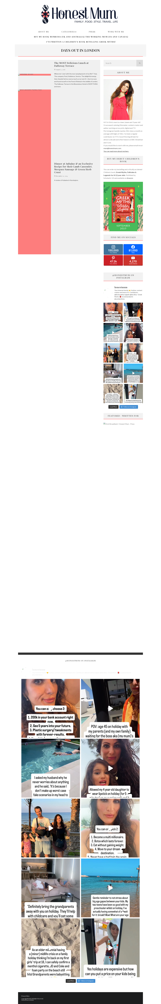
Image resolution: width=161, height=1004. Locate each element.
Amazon (130, 178)
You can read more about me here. (116, 151)
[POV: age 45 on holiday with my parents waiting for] (133, 312)
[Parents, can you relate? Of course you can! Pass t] (133, 393)
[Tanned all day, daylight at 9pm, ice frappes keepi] (113, 353)
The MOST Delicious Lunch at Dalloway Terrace (71, 64)
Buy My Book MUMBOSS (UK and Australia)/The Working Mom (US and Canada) (81, 37)
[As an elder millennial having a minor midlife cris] (113, 393)
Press (92, 32)
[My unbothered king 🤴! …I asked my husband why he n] (113, 332)
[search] (139, 63)
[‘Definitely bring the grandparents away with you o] (113, 373)
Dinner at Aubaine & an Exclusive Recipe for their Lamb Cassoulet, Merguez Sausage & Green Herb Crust (73, 168)
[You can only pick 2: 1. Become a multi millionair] (133, 353)
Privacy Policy (25, 996)
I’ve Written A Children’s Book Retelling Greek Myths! (81, 42)
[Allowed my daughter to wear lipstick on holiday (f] (133, 332)
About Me (43, 32)
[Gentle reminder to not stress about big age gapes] (133, 373)
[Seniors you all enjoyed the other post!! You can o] (113, 312)
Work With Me (116, 32)
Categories (68, 32)
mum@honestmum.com (112, 148)
